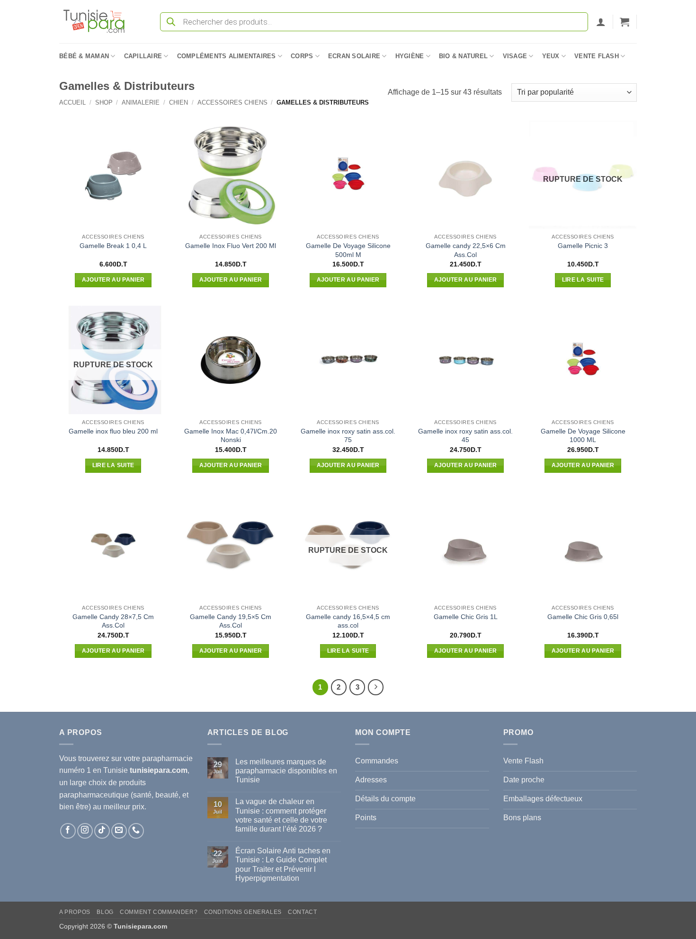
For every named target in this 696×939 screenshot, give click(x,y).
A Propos (74, 912)
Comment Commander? (158, 912)
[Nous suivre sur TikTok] (102, 831)
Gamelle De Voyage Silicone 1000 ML (583, 435)
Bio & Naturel (463, 56)
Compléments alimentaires (226, 56)
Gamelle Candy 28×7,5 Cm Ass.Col (113, 621)
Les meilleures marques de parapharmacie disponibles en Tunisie (286, 771)
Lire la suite (583, 280)
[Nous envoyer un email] (119, 831)
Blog (105, 912)
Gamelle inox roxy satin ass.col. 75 (348, 435)
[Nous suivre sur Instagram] (85, 831)
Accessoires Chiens (232, 102)
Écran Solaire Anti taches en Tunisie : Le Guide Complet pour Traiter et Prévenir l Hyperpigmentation (282, 864)
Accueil (72, 102)
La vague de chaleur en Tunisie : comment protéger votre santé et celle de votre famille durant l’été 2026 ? (281, 815)
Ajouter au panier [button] (113, 280)
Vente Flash (596, 56)
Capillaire (143, 56)
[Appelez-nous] (136, 831)
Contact (302, 912)
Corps (302, 56)
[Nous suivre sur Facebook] (68, 831)
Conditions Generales (243, 912)
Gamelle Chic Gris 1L (466, 616)
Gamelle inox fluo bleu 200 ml (113, 431)
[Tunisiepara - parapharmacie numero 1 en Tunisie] (98, 21)
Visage (515, 56)
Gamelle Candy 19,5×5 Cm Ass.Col (230, 621)
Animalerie (141, 102)
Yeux (551, 56)
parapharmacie (167, 758)
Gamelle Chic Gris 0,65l (582, 616)
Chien (178, 102)
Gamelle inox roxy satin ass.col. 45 (465, 435)
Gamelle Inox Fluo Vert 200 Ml (230, 245)
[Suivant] (376, 687)
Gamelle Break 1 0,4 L (113, 245)
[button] (601, 21)
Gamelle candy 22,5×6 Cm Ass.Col (466, 250)
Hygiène (409, 56)
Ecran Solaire (354, 56)
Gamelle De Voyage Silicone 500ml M (348, 250)
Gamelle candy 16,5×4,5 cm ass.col (348, 621)
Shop (104, 102)
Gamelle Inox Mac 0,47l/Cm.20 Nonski (230, 435)
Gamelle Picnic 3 (583, 245)
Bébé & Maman (84, 56)
